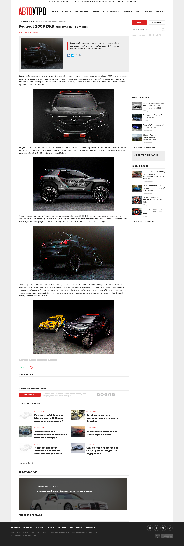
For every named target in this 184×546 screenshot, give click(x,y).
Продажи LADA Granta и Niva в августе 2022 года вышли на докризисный (48, 418)
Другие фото (137, 221)
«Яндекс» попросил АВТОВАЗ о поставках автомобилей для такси (48, 450)
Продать (62, 527)
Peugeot (23, 360)
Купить (50, 527)
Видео (148, 12)
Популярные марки (147, 155)
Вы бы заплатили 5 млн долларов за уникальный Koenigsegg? (154, 188)
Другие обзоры (149, 147)
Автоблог (160, 12)
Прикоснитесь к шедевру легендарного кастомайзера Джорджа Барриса (154, 175)
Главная (54, 12)
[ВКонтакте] (68, 55)
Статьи (39, 527)
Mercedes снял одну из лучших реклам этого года (153, 211)
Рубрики (128, 12)
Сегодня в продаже (31, 515)
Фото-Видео (76, 527)
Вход (139, 22)
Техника (52, 360)
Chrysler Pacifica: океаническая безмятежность (150, 137)
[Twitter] (72, 55)
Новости (66, 12)
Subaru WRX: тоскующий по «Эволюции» (153, 126)
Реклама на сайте (29, 536)
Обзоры (95, 12)
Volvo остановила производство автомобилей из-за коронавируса (50, 434)
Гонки (32, 360)
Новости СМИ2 (26, 463)
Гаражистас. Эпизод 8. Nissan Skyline (152, 116)
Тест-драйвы (81, 12)
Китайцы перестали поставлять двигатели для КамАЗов (102, 418)
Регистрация (157, 22)
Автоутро (17, 527)
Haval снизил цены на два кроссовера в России (101, 433)
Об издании (16, 536)
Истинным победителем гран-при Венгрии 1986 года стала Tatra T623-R (153, 105)
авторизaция (29, 394)
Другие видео (148, 221)
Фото (138, 12)
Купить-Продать (111, 12)
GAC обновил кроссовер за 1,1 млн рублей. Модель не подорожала (102, 450)
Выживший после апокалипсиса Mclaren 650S (152, 199)
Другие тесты (137, 147)
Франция (41, 360)
